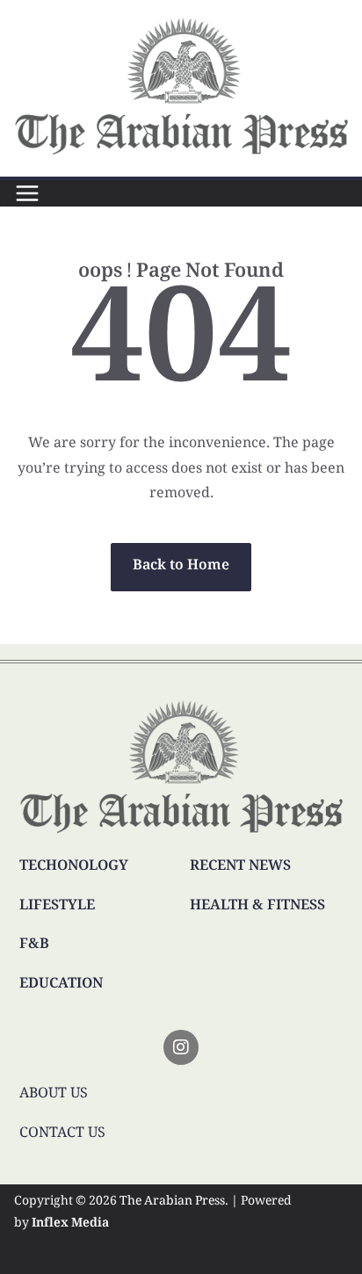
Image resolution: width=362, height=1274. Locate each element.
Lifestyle (57, 906)
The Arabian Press (172, 1201)
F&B (34, 945)
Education (61, 984)
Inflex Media (70, 1223)
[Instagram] (181, 1047)
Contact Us (62, 1134)
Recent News (240, 867)
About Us (53, 1094)
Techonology (73, 867)
